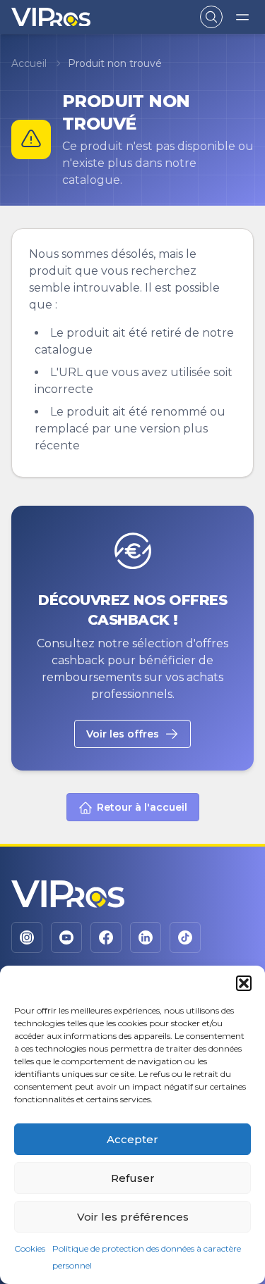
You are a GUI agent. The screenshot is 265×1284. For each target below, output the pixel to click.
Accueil (29, 63)
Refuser (133, 1178)
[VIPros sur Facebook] (106, 937)
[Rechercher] (211, 17)
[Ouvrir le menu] (242, 17)
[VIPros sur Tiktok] (185, 937)
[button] (244, 983)
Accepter (132, 1139)
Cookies (29, 1248)
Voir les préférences (133, 1216)
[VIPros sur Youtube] (66, 937)
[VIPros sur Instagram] (26, 937)
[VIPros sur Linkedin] (145, 937)
